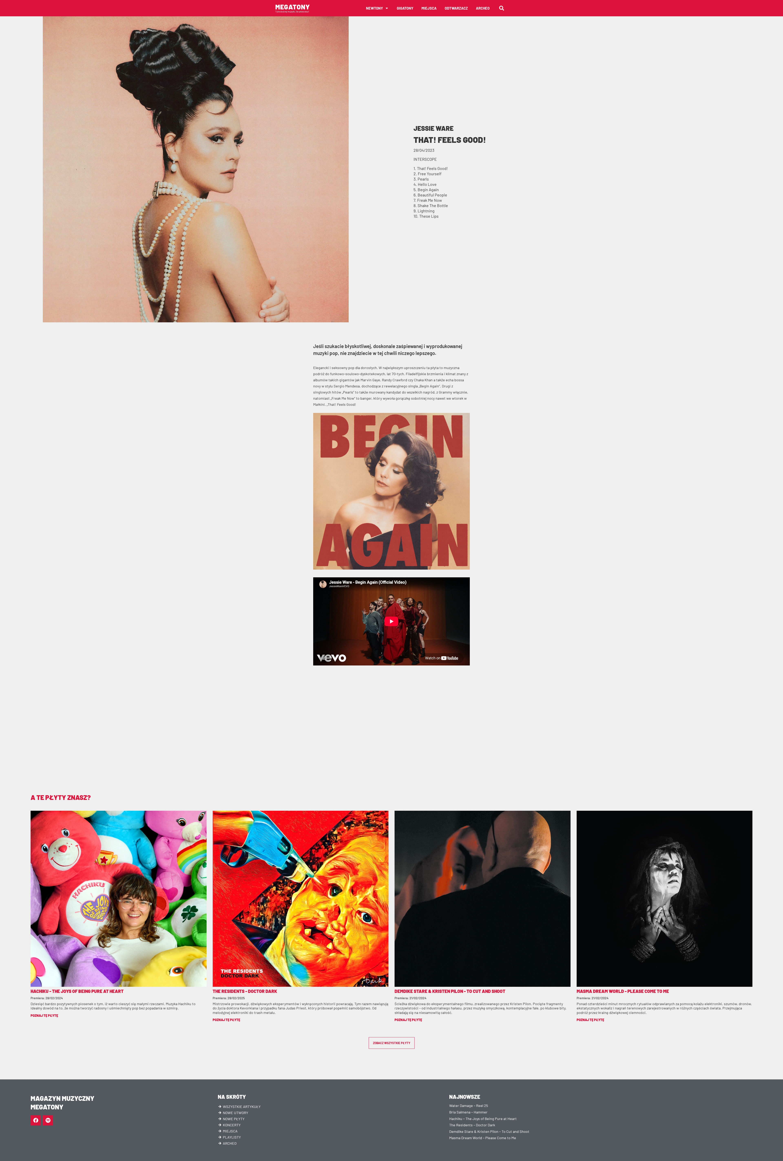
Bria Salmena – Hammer (468, 1112)
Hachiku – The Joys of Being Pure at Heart (483, 1118)
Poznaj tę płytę (44, 1015)
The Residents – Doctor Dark (472, 1125)
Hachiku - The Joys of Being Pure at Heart (77, 991)
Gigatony (405, 8)
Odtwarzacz (456, 8)
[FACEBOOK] (36, 1120)
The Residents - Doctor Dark (245, 991)
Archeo (483, 8)
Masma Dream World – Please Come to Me (482, 1137)
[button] (502, 8)
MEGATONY (292, 7)
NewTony (374, 8)
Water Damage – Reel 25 (468, 1105)
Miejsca (429, 8)
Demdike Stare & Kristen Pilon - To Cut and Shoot (450, 991)
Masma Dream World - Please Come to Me (623, 991)
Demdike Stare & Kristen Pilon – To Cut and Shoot (489, 1131)
